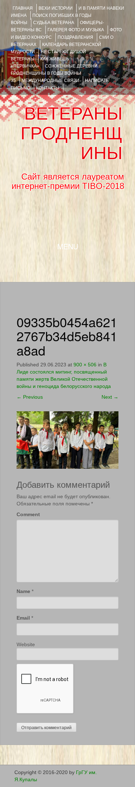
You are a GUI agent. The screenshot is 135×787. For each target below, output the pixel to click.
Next (110, 397)
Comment (28, 514)
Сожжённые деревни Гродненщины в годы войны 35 (54, 73)
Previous (30, 397)
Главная (23, 8)
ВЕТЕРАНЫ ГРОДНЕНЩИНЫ (71, 133)
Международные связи (50, 80)
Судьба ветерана (53, 22)
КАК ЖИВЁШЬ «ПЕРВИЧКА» (40, 62)
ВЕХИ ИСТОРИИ (56, 8)
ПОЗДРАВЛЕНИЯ (75, 37)
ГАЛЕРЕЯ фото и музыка (76, 29)
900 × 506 (84, 364)
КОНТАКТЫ (47, 88)
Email (23, 618)
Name (23, 591)
